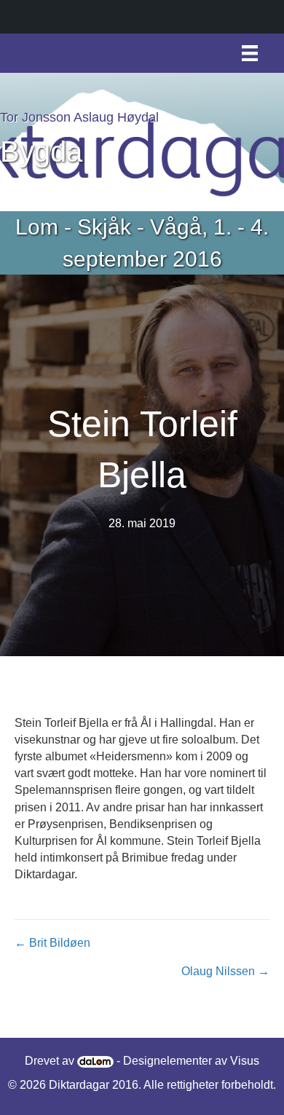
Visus (244, 1061)
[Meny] (249, 53)
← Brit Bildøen (52, 943)
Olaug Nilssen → (225, 971)
